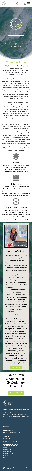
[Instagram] (4, 445)
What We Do (7, 451)
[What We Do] (28, 452)
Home (5, 447)
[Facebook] (7, 445)
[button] (25, 3)
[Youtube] (12, 445)
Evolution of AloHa (8, 453)
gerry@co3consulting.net (11, 432)
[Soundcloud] (16, 445)
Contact (5, 457)
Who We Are (7, 449)
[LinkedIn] (9, 445)
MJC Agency (12, 467)
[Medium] (14, 445)
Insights (5, 455)
